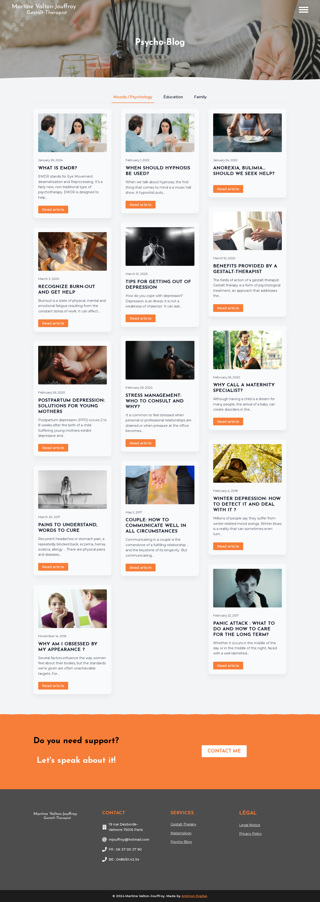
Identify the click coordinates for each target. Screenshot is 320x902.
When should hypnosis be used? (158, 171)
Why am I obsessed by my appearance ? (67, 647)
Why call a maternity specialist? (244, 388)
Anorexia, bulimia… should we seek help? (244, 171)
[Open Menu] (303, 10)
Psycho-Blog (181, 842)
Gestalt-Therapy (183, 824)
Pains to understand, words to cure (67, 528)
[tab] (133, 97)
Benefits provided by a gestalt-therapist (245, 269)
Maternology (181, 833)
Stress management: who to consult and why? (155, 401)
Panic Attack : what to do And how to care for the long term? (244, 629)
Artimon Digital (194, 896)
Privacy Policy (250, 834)
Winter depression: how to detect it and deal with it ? (247, 504)
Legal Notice (249, 825)
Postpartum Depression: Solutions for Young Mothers (71, 406)
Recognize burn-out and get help (66, 290)
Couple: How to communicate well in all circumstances (156, 526)
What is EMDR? (57, 168)
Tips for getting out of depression (158, 285)
